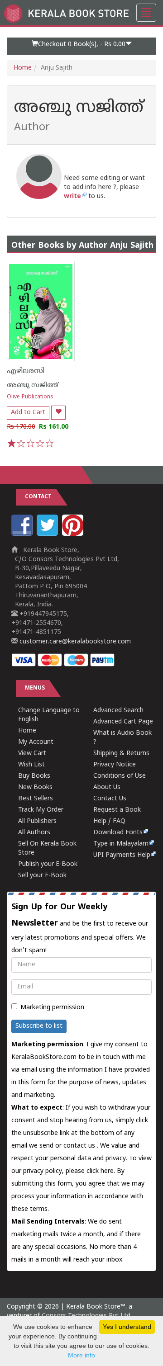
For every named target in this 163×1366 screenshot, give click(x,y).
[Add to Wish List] (58, 413)
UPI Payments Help (121, 855)
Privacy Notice (114, 765)
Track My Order (40, 810)
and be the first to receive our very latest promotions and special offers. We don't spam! (79, 928)
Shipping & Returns (121, 753)
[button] (81, 46)
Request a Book (117, 810)
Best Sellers (35, 799)
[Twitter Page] (48, 534)
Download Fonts (118, 833)
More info (81, 1355)
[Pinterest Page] (74, 534)
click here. (101, 1171)
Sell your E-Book (42, 875)
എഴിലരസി (25, 371)
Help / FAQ (109, 821)
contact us (80, 1146)
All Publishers (37, 821)
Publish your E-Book (47, 864)
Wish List (31, 765)
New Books (35, 787)
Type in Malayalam (121, 844)
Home (23, 68)
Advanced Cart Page (123, 722)
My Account (35, 742)
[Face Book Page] (23, 534)
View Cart (32, 753)
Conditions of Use (119, 776)
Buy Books (34, 776)
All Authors (34, 833)
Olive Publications (30, 397)
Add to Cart (28, 412)
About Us (106, 787)
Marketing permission (52, 1008)
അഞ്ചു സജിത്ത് (32, 385)
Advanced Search (118, 710)
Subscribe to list (38, 1026)
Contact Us (109, 799)
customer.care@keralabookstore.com (74, 642)
